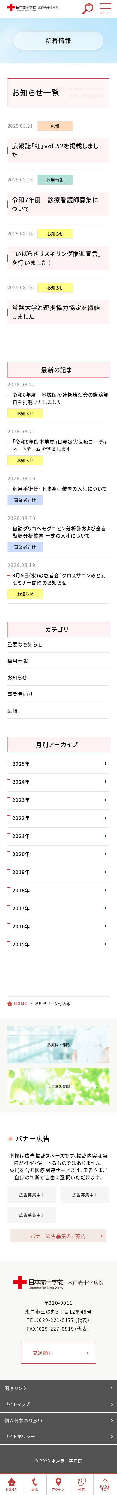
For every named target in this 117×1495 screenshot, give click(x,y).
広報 (55, 126)
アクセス (58, 1489)
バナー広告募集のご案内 (58, 1235)
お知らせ (55, 234)
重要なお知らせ (25, 644)
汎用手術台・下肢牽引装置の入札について (60, 488)
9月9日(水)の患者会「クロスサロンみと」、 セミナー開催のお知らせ (62, 579)
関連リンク (15, 1388)
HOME (20, 1003)
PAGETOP (105, 1488)
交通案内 (42, 1353)
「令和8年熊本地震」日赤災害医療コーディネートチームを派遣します (60, 445)
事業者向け (25, 500)
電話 (35, 1489)
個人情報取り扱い (23, 1420)
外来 (82, 1489)
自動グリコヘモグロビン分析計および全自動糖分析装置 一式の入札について (59, 532)
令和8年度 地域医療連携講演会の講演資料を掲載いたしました (61, 398)
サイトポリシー (19, 1436)
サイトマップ (17, 1404)
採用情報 (55, 180)
